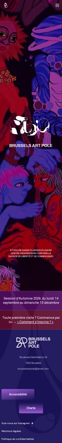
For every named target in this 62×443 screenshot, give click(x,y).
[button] (18, 394)
